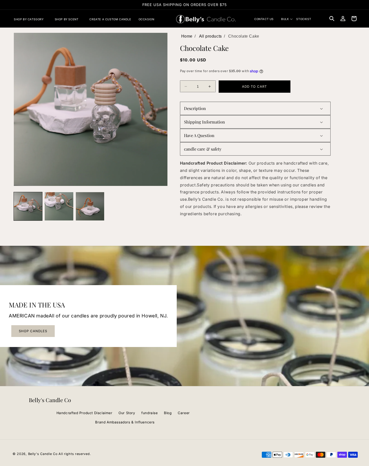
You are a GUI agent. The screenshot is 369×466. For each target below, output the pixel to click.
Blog (167, 413)
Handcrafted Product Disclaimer (84, 413)
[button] (30, 19)
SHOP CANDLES (33, 331)
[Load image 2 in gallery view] (59, 206)
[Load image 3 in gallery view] (90, 206)
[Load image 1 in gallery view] (28, 206)
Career (184, 413)
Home (187, 36)
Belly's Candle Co (43, 454)
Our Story (126, 413)
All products (210, 36)
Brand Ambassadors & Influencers (125, 422)
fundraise (149, 413)
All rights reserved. (74, 454)
